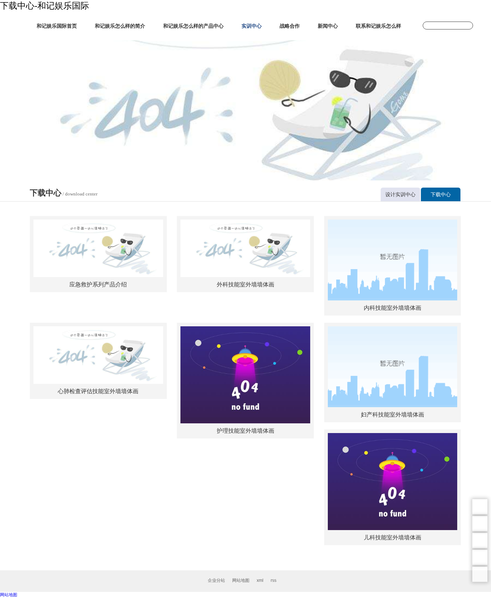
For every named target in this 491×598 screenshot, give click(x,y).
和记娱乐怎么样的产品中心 (193, 26)
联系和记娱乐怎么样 (378, 26)
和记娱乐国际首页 (57, 26)
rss (273, 580)
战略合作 (290, 26)
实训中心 (252, 26)
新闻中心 (328, 26)
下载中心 (441, 194)
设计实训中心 (400, 194)
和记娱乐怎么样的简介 (120, 26)
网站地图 (240, 580)
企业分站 (216, 580)
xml (260, 580)
